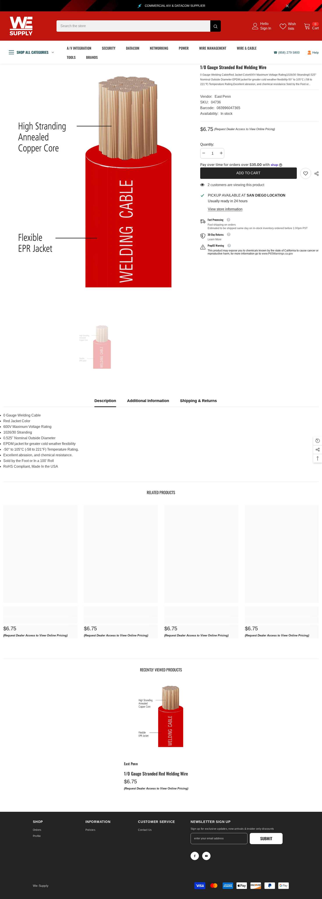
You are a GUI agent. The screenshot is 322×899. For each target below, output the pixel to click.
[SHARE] (315, 173)
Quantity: (207, 144)
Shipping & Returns (198, 401)
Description (105, 401)
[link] (305, 173)
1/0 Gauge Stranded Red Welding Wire (156, 773)
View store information (225, 209)
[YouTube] (206, 856)
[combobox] (133, 26)
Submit (266, 838)
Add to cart (248, 173)
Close (287, 6)
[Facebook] (195, 856)
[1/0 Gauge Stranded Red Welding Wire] (161, 719)
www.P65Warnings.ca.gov (277, 253)
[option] (95, 191)
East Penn (223, 96)
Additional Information (148, 401)
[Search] (139, 26)
